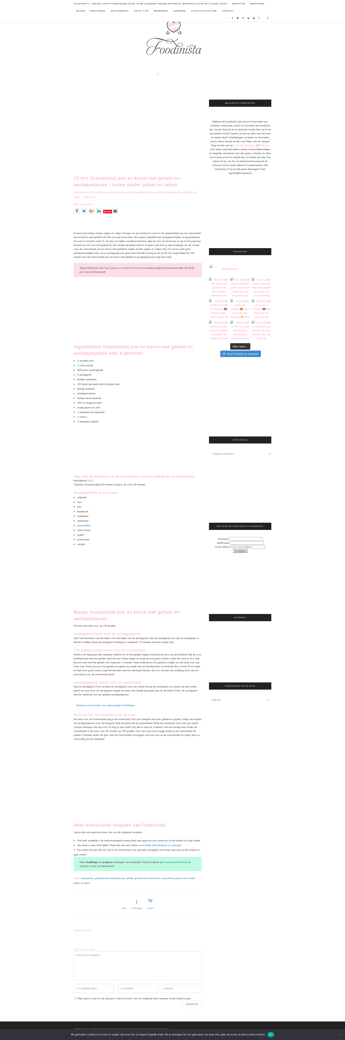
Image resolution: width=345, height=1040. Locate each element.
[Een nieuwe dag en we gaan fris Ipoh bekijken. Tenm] (219, 330)
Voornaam (223, 539)
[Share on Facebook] (77, 211)
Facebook (126, 268)
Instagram (114, 268)
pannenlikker (84, 525)
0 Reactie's (89, 197)
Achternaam (223, 542)
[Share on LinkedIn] (99, 211)
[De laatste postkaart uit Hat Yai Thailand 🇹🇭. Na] (219, 309)
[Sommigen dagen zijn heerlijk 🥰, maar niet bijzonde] (240, 309)
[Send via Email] (115, 211)
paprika (178, 878)
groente (138, 878)
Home (130, 192)
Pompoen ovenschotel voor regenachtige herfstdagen (105, 705)
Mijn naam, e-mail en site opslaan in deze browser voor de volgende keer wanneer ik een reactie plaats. (134, 998)
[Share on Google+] (91, 211)
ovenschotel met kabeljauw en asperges (160, 845)
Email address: (223, 546)
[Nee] (340, 1034)
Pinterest (138, 268)
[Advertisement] (138, 222)
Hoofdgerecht (142, 192)
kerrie (146, 878)
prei (185, 878)
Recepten (172, 192)
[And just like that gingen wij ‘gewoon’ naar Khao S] (219, 287)
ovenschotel (167, 878)
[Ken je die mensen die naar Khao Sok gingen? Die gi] (261, 287)
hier (185, 840)
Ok (270, 1034)
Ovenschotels (158, 192)
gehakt (129, 878)
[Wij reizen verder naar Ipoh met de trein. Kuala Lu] (240, 330)
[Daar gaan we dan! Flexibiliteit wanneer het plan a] (240, 287)
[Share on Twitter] (84, 211)
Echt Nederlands (116, 192)
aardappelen (87, 878)
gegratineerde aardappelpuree (110, 878)
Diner (103, 192)
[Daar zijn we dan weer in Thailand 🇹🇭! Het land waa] (261, 309)
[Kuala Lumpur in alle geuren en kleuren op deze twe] (261, 330)
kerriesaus (155, 878)
